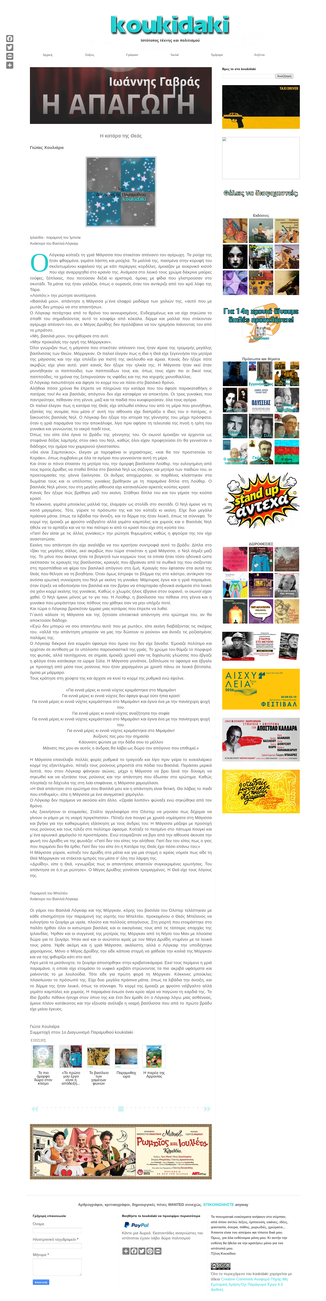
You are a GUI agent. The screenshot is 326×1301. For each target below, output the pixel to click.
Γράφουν (132, 55)
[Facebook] (9, 38)
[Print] (9, 56)
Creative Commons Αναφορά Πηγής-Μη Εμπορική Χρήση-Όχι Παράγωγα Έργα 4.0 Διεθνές (249, 1284)
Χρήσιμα (217, 55)
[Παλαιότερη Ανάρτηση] (207, 1111)
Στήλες (89, 55)
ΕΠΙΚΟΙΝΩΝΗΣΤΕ (219, 1205)
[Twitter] (9, 47)
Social (175, 55)
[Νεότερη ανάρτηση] (34, 1111)
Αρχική (47, 55)
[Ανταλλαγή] (9, 65)
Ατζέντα (259, 55)
